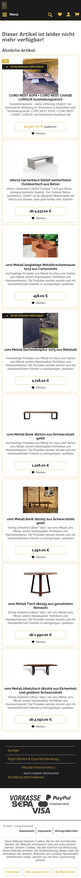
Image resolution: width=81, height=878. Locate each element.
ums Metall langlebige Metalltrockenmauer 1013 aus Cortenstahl (40, 267)
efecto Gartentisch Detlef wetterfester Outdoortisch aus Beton (40, 182)
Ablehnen (13, 872)
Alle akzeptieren (37, 872)
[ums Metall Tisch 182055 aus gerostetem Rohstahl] (40, 583)
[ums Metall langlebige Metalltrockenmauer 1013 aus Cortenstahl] (40, 244)
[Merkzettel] (60, 14)
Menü (13, 14)
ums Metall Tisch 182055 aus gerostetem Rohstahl (40, 606)
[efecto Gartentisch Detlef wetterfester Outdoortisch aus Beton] (40, 159)
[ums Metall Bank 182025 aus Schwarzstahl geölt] (40, 498)
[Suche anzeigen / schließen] (50, 15)
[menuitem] (11, 14)
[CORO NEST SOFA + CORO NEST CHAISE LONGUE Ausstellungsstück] (40, 74)
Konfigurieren (65, 872)
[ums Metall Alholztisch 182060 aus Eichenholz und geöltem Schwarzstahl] (40, 668)
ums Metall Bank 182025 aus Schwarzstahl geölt (40, 521)
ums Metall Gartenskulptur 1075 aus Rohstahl (40, 350)
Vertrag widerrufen (66, 830)
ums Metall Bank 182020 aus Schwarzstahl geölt (40, 436)
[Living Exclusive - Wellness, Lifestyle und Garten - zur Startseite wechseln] (4, 5)
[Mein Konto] (68, 14)
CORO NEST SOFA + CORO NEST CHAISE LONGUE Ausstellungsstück (40, 97)
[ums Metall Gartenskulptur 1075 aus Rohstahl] (40, 329)
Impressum (44, 830)
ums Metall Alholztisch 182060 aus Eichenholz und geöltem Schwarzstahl (40, 690)
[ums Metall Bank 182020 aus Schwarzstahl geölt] (40, 413)
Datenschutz (26, 830)
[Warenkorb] (77, 14)
